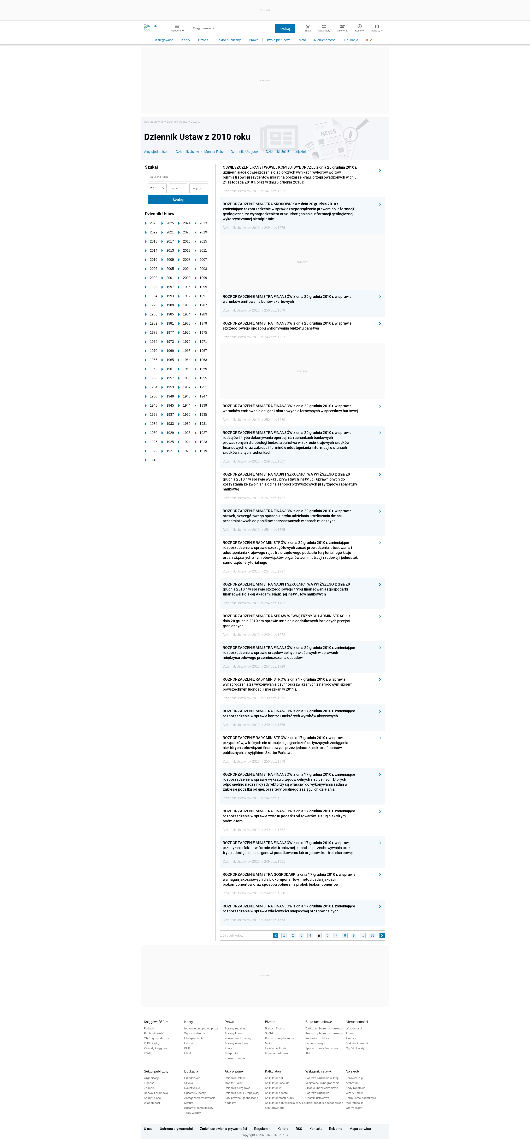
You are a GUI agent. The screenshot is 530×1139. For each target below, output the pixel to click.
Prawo (253, 40)
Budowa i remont (357, 1043)
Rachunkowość (154, 1033)
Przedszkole (192, 1078)
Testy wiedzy (192, 1112)
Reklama (335, 1129)
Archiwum (352, 1083)
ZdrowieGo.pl (354, 1078)
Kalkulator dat (274, 1078)
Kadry (185, 40)
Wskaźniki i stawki (318, 1071)
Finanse (351, 1038)
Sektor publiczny (228, 40)
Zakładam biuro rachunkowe (324, 1028)
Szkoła (188, 1083)
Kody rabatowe (355, 1087)
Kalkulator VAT (274, 1087)
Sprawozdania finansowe (321, 1048)
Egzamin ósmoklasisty (198, 1107)
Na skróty (353, 1071)
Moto (302, 40)
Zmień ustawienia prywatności (223, 1129)
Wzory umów (354, 1092)
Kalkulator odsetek (277, 1092)
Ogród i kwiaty (355, 1048)
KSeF (370, 40)
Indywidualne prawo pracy (201, 1028)
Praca (228, 1048)
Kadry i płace (152, 1097)
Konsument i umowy (238, 1038)
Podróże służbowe (317, 1092)
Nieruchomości (325, 40)
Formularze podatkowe (361, 1097)
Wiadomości (354, 1028)
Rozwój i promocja (156, 1092)
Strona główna (153, 121)
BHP (187, 1048)
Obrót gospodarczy (156, 1038)
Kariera (283, 1129)
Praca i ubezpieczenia (279, 1038)
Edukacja (351, 40)
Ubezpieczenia (194, 1038)
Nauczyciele (192, 1087)
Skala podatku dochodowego (324, 1102)
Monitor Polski (214, 151)
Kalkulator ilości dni (277, 1083)
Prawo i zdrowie (235, 1058)
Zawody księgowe (155, 1048)
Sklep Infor (232, 1053)
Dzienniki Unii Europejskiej (286, 151)
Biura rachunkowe (318, 1022)
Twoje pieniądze (278, 40)
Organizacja (152, 1078)
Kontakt (316, 1129)
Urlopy (188, 1043)
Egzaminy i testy (195, 1092)
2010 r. (195, 121)
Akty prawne (234, 1071)
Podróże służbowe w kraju (322, 1078)
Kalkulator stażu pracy (279, 1097)
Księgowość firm (156, 1022)
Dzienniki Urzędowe (245, 151)
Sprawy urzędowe (236, 1043)
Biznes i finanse (275, 1028)
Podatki (149, 1028)
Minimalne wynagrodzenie (322, 1083)
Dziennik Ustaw (177, 121)
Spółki (269, 1033)
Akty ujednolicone (157, 151)
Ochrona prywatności (176, 1129)
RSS (299, 1129)
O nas (148, 1129)
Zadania (149, 1087)
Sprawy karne (234, 1033)
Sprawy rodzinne (236, 1028)
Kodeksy (230, 1102)
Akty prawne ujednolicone (241, 1097)
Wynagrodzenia (194, 1033)
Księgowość (164, 40)
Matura (189, 1102)
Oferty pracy (354, 1107)
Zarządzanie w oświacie (200, 1097)
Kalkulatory (273, 1071)
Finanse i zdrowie (276, 1053)
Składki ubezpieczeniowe (321, 1087)
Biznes (203, 40)
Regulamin (262, 1129)
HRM (187, 1053)
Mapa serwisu (360, 1129)
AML (308, 1053)
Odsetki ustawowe (317, 1097)
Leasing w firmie (275, 1048)
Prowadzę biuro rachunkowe (324, 1033)
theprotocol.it (354, 1102)
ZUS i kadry (151, 1043)
